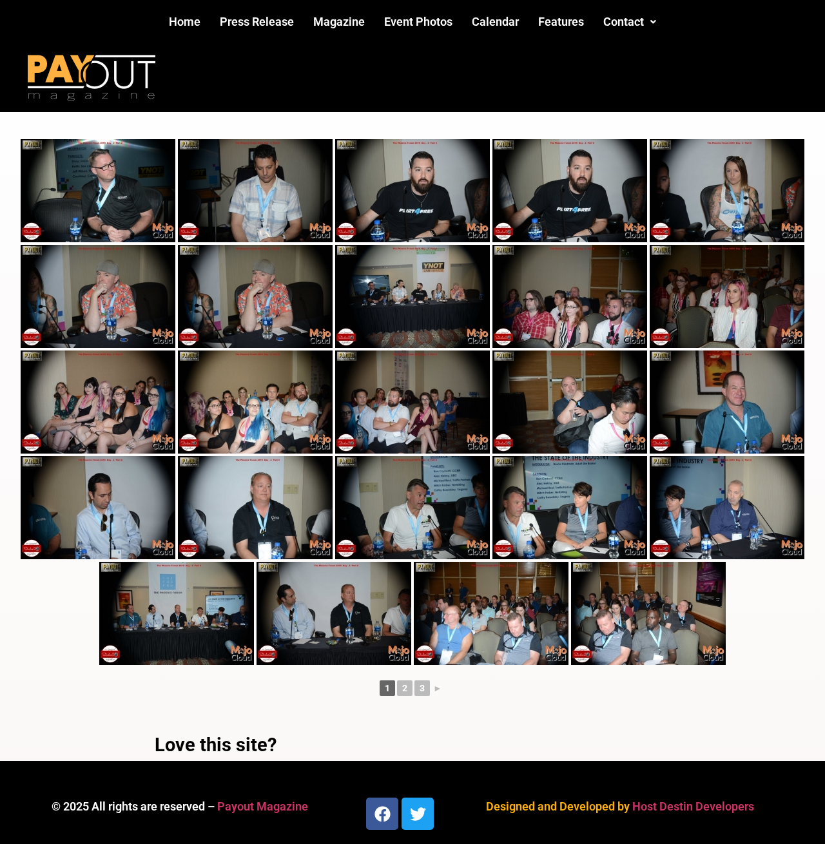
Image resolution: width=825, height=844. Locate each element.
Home (184, 21)
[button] (630, 21)
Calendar (495, 21)
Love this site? (216, 745)
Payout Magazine (262, 806)
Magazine (339, 21)
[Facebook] (382, 814)
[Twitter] (418, 814)
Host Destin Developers (693, 806)
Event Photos (418, 21)
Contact (623, 21)
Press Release (257, 21)
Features (561, 21)
